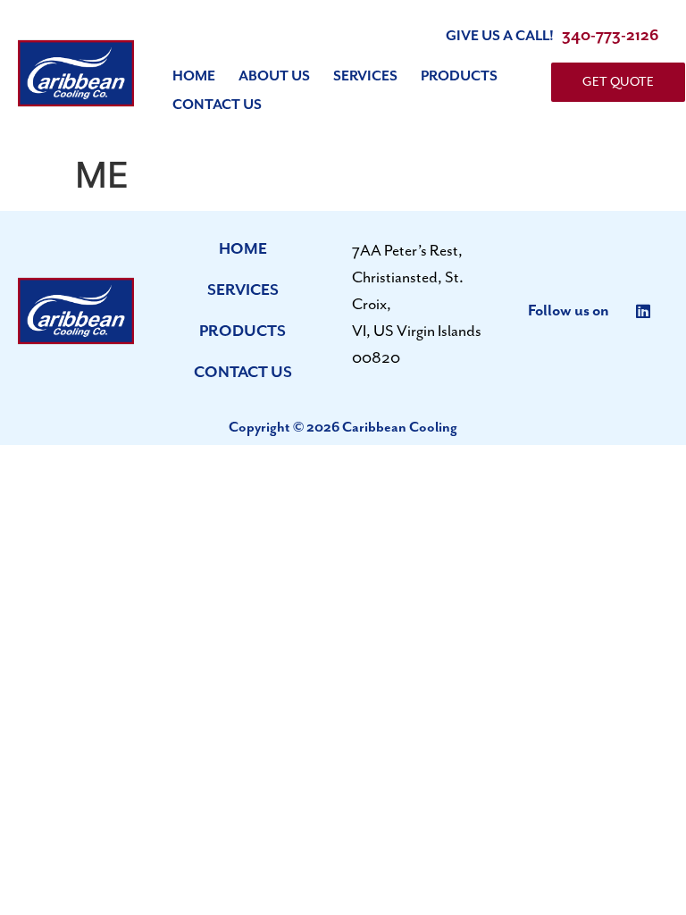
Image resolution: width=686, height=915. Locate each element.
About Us (274, 77)
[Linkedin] (643, 311)
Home (193, 77)
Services (365, 77)
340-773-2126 (610, 36)
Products (459, 77)
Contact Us (217, 105)
